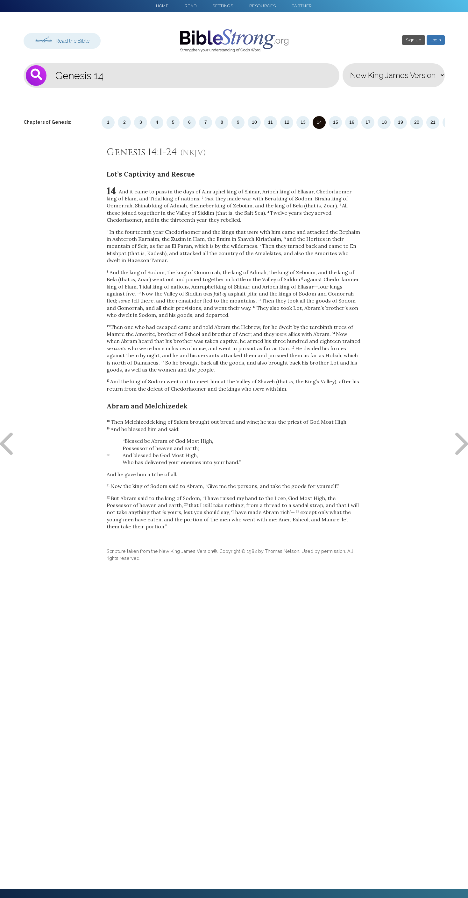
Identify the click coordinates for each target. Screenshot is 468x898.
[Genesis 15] (460, 443)
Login (435, 40)
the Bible (72, 41)
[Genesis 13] (8, 443)
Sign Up (413, 40)
